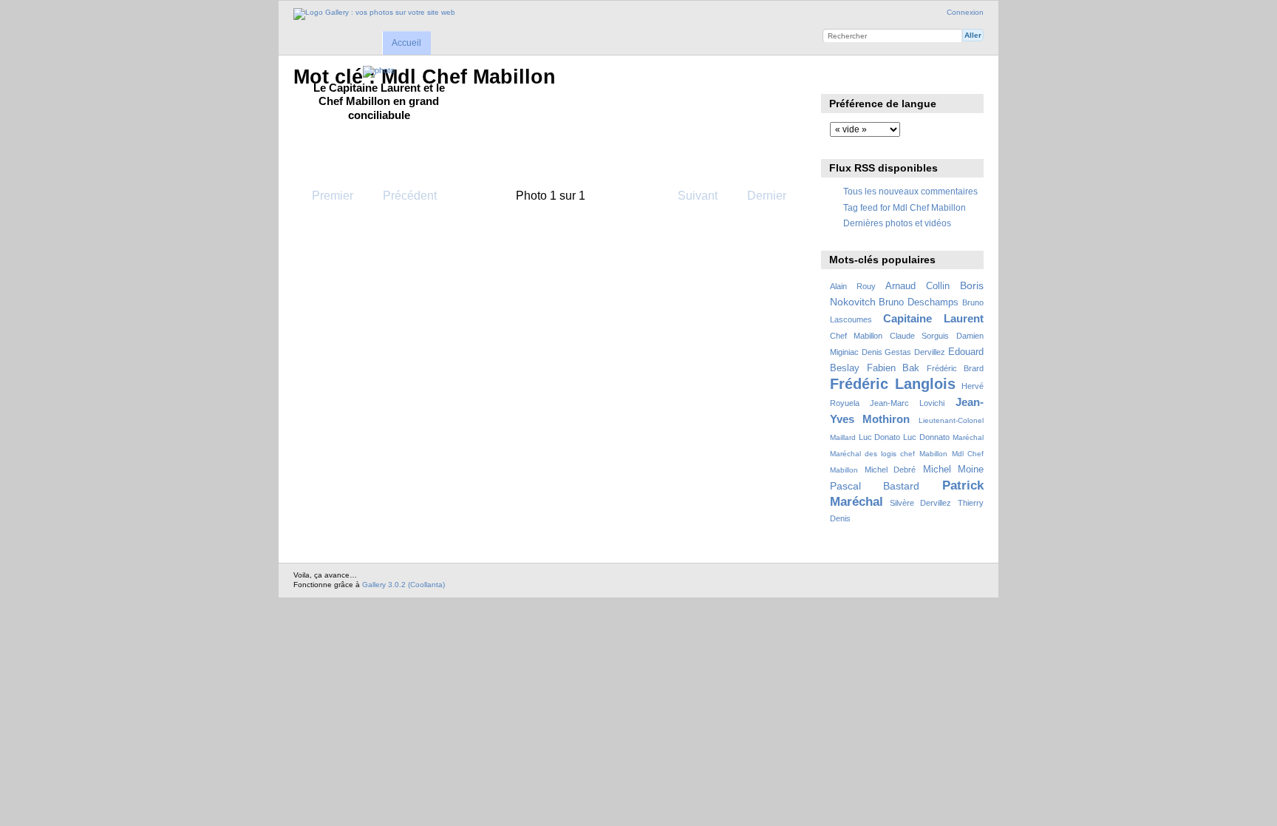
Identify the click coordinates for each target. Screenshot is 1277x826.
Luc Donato (879, 437)
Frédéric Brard (955, 368)
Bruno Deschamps (918, 302)
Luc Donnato (926, 437)
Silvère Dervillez (920, 502)
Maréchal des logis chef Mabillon (888, 454)
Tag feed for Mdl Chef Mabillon (904, 207)
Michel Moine (953, 469)
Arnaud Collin (917, 286)
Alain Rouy (853, 286)
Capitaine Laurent (933, 318)
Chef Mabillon (856, 335)
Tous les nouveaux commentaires (910, 191)
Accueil (406, 43)
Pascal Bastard (875, 486)
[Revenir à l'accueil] (374, 14)
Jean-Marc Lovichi (907, 403)
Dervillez (929, 352)
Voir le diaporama (838, 75)
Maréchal (968, 437)
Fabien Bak (893, 368)
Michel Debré (890, 469)
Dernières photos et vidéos (897, 223)
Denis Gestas (886, 352)
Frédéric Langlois (893, 384)
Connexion (965, 12)
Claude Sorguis (919, 335)
